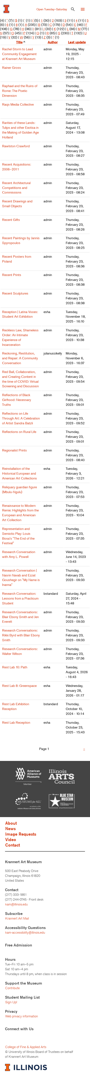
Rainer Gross (11, 67)
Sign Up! (11, 1002)
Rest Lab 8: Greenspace (19, 686)
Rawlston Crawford (16, 146)
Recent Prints (11, 275)
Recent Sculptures (15, 293)
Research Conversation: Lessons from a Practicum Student (20, 598)
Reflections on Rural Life (19, 432)
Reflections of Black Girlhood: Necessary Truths (16, 400)
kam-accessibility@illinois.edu (25, 932)
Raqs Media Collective (18, 104)
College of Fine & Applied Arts (25, 1047)
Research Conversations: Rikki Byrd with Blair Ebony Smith (21, 635)
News (10, 828)
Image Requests (20, 834)
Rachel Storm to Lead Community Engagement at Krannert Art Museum (19, 54)
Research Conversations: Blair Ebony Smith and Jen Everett (20, 617)
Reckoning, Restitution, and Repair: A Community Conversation (20, 358)
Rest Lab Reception (16, 722)
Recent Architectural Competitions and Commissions (16, 188)
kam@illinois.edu (16, 904)
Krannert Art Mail (17, 918)
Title (21, 42)
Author (53, 42)
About (11, 823)
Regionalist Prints (14, 450)
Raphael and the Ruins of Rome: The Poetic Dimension (19, 91)
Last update (77, 42)
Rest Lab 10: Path (14, 667)
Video (10, 839)
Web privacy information (21, 1016)
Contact (12, 845)
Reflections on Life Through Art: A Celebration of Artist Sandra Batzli (21, 418)
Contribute (12, 988)
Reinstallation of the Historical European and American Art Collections (19, 473)
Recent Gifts (11, 220)
